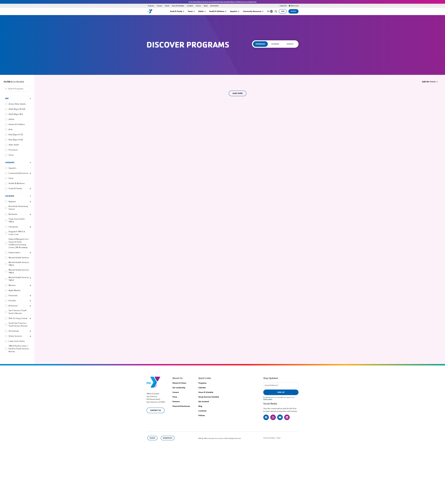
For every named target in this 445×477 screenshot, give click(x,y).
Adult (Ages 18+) (16, 114)
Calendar (202, 387)
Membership (167, 438)
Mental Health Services (19, 257)
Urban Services (15, 336)
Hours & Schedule (205, 392)
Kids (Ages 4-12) (16, 139)
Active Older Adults (17, 104)
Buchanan (13, 214)
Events (167, 6)
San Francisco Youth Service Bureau (18, 312)
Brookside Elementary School (18, 207)
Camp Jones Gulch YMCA (17, 220)
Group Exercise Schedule (208, 397)
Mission (12, 285)
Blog (200, 406)
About (206, 6)
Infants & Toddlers (17, 124)
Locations (190, 6)
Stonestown (14, 331)
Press (174, 397)
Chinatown (13, 226)
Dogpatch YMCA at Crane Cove (17, 233)
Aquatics (233, 11)
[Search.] (6, 89)
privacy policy (267, 399)
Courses (159, 6)
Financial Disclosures (181, 406)
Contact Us (283, 6)
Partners (176, 401)
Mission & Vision (179, 383)
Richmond (13, 305)
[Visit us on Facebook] (266, 417)
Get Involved (214, 6)
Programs (151, 6)
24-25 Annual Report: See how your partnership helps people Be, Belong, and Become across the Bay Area (222, 2)
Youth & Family (176, 11)
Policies (201, 415)
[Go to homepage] (150, 11)
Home (278, 438)
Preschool (13, 150)
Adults (201, 11)
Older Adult (14, 144)
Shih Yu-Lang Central (18, 318)
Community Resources (252, 11)
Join (282, 11)
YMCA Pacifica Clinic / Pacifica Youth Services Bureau (19, 349)
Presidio (12, 300)
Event (11, 178)
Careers (198, 6)
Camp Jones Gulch (17, 341)
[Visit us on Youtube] (280, 417)
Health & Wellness (216, 11)
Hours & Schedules (178, 6)
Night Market (14, 290)
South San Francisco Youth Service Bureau (18, 324)
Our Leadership (178, 387)
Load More (237, 93)
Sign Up (280, 392)
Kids (11, 129)
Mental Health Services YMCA (19, 263)
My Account (295, 6)
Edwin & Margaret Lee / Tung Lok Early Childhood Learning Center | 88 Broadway (19, 243)
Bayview (12, 201)
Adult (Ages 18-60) (17, 109)
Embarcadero (14, 252)
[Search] (276, 11)
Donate (293, 11)
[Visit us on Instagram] (273, 417)
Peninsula (13, 295)
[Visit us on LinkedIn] (287, 417)
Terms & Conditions (269, 438)
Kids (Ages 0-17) (16, 134)
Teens (190, 11)
